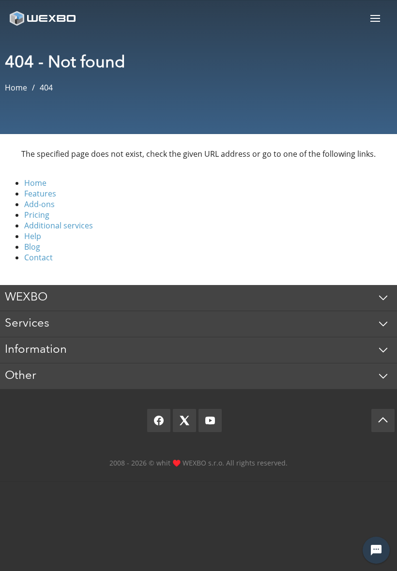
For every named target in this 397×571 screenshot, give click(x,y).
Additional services (58, 225)
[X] (184, 420)
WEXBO (26, 297)
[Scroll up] (383, 420)
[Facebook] (158, 420)
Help (32, 236)
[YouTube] (210, 420)
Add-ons (39, 204)
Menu (375, 18)
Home (35, 183)
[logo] (43, 18)
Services (27, 324)
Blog (32, 246)
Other (20, 376)
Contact (38, 257)
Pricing (36, 215)
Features (40, 193)
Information (36, 350)
